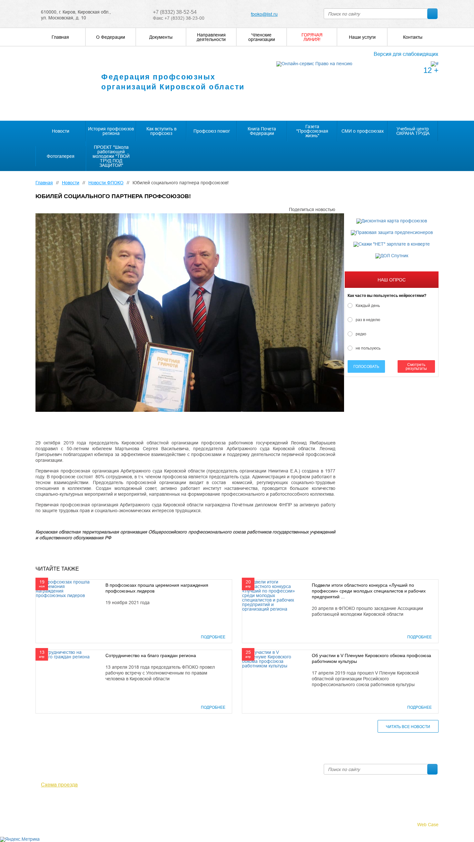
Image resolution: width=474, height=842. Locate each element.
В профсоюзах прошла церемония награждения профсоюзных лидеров (156, 588)
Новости (70, 182)
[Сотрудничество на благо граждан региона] (64, 654)
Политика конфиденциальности (69, 817)
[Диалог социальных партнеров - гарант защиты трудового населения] (435, 63)
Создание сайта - (409, 824)
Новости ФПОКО (105, 182)
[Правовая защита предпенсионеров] (392, 232)
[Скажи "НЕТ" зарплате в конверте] (392, 244)
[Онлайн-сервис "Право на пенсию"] (314, 63)
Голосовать (366, 366)
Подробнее (213, 637)
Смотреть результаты (416, 366)
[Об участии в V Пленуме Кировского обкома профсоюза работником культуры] (270, 658)
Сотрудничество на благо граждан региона (150, 655)
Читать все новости (408, 726)
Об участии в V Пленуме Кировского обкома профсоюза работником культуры (371, 658)
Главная (44, 182)
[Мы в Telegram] (49, 802)
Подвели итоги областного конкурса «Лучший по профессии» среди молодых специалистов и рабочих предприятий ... (369, 591)
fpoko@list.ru (264, 14)
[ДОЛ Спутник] (392, 256)
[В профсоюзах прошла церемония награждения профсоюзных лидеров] (64, 588)
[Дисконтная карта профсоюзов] (392, 221)
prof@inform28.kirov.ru (274, 766)
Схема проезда (59, 784)
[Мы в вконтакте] (39, 802)
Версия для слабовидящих (406, 53)
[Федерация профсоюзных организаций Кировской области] (62, 84)
